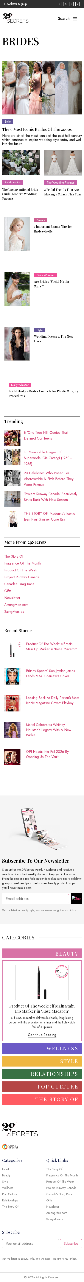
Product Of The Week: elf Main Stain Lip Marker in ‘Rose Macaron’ (51, 646)
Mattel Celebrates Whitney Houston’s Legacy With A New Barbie (48, 730)
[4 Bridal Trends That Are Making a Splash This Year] (63, 162)
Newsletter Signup (15, 4)
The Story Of (13, 556)
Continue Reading (42, 1034)
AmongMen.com (16, 604)
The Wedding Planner (60, 182)
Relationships (12, 182)
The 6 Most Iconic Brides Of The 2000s (37, 129)
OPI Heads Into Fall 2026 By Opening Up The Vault (47, 754)
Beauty (41, 220)
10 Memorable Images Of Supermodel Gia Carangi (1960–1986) (48, 458)
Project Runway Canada (21, 577)
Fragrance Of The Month (22, 563)
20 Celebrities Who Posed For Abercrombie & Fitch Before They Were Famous (48, 479)
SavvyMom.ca (14, 611)
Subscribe (71, 1243)
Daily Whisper (45, 275)
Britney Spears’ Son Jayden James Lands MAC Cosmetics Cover (50, 673)
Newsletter (12, 597)
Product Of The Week (20, 570)
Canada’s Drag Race (19, 584)
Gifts (7, 590)
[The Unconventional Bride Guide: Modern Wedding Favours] (21, 162)
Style (8, 121)
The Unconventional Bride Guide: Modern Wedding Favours (20, 194)
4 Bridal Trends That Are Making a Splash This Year (62, 192)
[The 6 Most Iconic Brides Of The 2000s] (42, 87)
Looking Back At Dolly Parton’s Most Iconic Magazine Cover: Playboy (52, 700)
